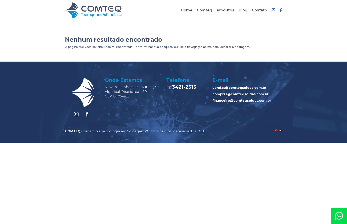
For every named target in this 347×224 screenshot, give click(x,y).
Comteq (204, 10)
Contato (259, 10)
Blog (243, 10)
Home (186, 10)
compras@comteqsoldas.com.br (240, 94)
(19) (181, 87)
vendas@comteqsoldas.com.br (239, 88)
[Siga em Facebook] (87, 114)
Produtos (225, 10)
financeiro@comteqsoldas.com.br (241, 100)
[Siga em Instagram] (76, 114)
